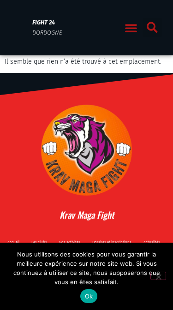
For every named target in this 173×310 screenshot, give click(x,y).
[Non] (158, 276)
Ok (89, 296)
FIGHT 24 (43, 22)
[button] (131, 27)
